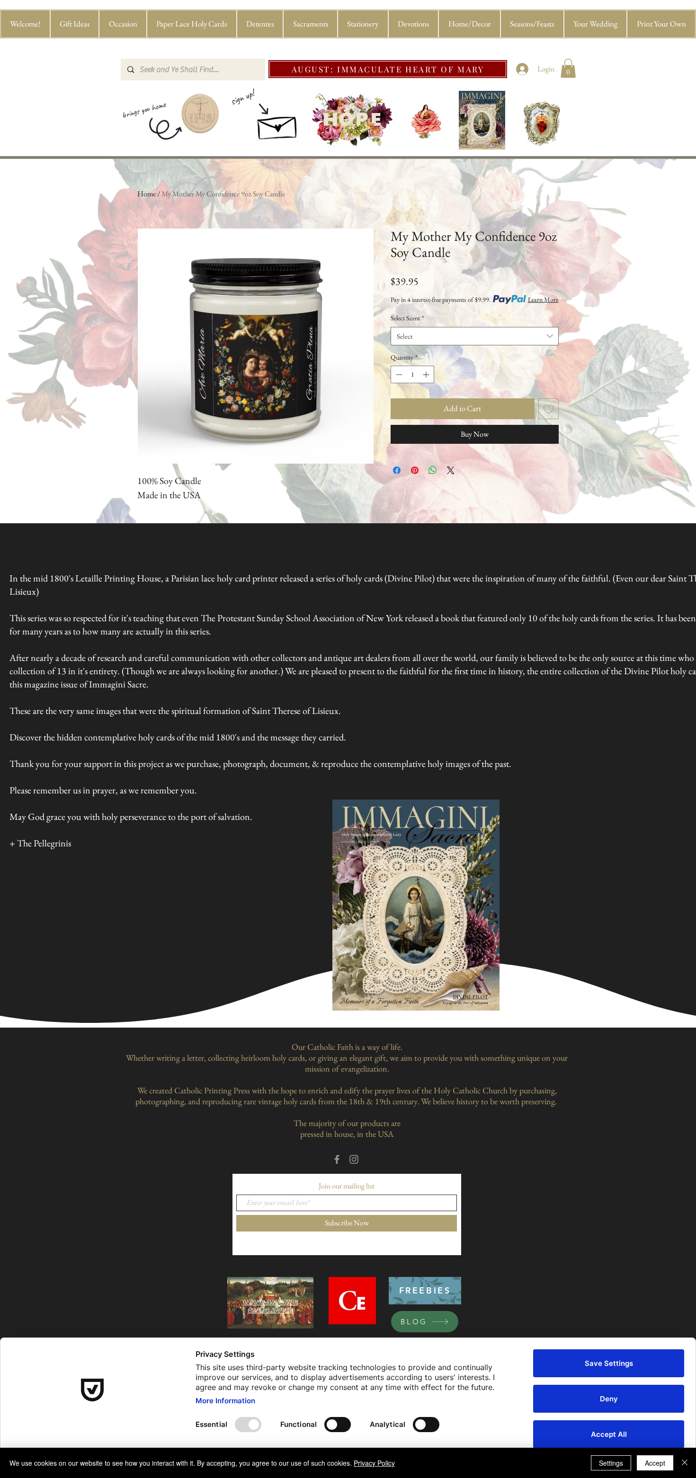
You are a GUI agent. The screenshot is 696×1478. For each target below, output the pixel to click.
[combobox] (475, 336)
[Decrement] (398, 374)
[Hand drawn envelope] (278, 124)
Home (146, 194)
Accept (655, 1463)
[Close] (684, 1462)
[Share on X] (450, 470)
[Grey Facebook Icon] (337, 1159)
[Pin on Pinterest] (414, 470)
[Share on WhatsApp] (432, 470)
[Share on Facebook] (396, 470)
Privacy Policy (374, 1463)
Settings (611, 1463)
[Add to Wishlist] (548, 408)
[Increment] (427, 374)
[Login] (522, 69)
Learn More (543, 299)
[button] (74, 24)
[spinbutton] (412, 374)
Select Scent (407, 318)
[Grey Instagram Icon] (354, 1159)
